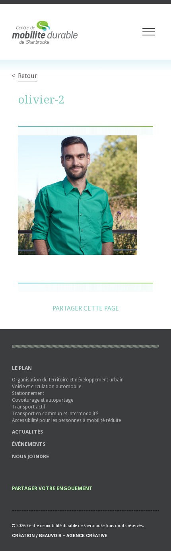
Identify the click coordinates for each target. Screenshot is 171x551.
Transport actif (28, 407)
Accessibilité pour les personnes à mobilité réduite (66, 420)
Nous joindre (30, 456)
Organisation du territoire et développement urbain (68, 380)
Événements (28, 444)
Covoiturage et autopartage (42, 400)
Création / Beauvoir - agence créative (59, 535)
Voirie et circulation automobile (46, 386)
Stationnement (28, 393)
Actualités (27, 432)
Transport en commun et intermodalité (55, 413)
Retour (27, 76)
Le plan (22, 368)
